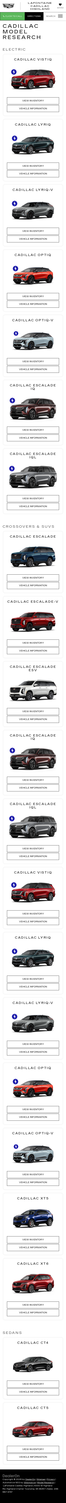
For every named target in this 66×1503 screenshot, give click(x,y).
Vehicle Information (33, 108)
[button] (12, 16)
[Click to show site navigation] (59, 16)
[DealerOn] (11, 1475)
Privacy (51, 1479)
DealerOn (30, 1479)
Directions (34, 16)
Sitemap (41, 1479)
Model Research (45, 1483)
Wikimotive (30, 1483)
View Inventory (33, 100)
